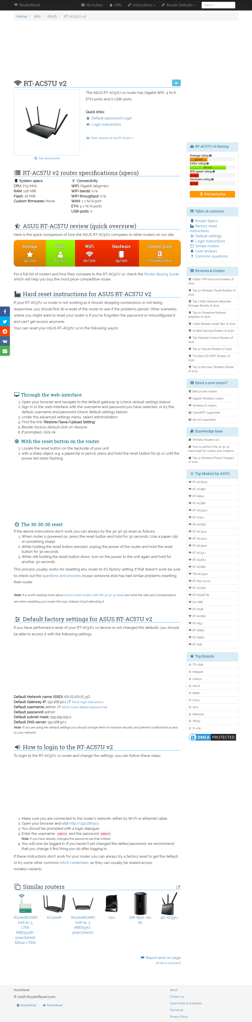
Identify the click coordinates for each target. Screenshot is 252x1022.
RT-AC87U (199, 559)
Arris (195, 707)
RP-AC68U (199, 524)
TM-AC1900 (200, 574)
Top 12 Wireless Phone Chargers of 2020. (211, 460)
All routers (94, 5)
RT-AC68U (199, 567)
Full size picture (49, 158)
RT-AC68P (199, 503)
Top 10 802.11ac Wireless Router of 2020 (211, 369)
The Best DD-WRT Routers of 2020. (209, 358)
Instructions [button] (142, 5)
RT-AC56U (199, 588)
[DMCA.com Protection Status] (212, 737)
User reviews (205, 251)
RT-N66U (198, 630)
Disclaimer (176, 1010)
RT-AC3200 (199, 545)
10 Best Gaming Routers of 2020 (213, 330)
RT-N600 (198, 496)
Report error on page (163, 960)
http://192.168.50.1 (84, 823)
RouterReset (29, 5)
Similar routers (206, 246)
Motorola (198, 714)
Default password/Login (111, 118)
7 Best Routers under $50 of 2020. (214, 323)
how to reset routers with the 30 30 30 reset (93, 595)
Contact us (177, 996)
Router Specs (206, 221)
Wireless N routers (204, 405)
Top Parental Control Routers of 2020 (210, 339)
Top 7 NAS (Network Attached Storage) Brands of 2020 (209, 303)
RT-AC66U (199, 616)
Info (37, 16)
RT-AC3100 (199, 531)
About (174, 990)
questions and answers (62, 576)
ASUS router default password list (84, 707)
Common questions (211, 256)
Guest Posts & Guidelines (186, 1003)
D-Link (196, 728)
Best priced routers (204, 391)
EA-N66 (197, 602)
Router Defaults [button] (180, 5)
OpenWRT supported (206, 412)
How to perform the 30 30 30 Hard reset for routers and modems (211, 448)
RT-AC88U (199, 489)
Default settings (208, 236)
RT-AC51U (199, 552)
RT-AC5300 (199, 510)
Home (22, 16)
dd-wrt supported (204, 419)
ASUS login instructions (87, 702)
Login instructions (105, 124)
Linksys (197, 678)
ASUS (52, 16)
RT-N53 (197, 623)
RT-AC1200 (199, 538)
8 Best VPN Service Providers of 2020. (211, 281)
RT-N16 (197, 644)
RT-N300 (198, 517)
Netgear (197, 671)
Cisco (196, 700)
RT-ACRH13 (199, 482)
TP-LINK (197, 664)
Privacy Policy (179, 1016)
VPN (117, 5)
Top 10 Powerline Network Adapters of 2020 (207, 314)
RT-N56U (198, 637)
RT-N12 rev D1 (201, 581)
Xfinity (196, 721)
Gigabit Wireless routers (208, 398)
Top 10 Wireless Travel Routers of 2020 (212, 292)
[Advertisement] (97, 52)
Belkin (196, 693)
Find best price (214, 194)
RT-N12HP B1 (200, 595)
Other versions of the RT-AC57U (111, 138)
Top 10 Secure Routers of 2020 (212, 349)
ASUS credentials (74, 863)
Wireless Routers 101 (205, 439)
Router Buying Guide (161, 274)
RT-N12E (198, 609)
